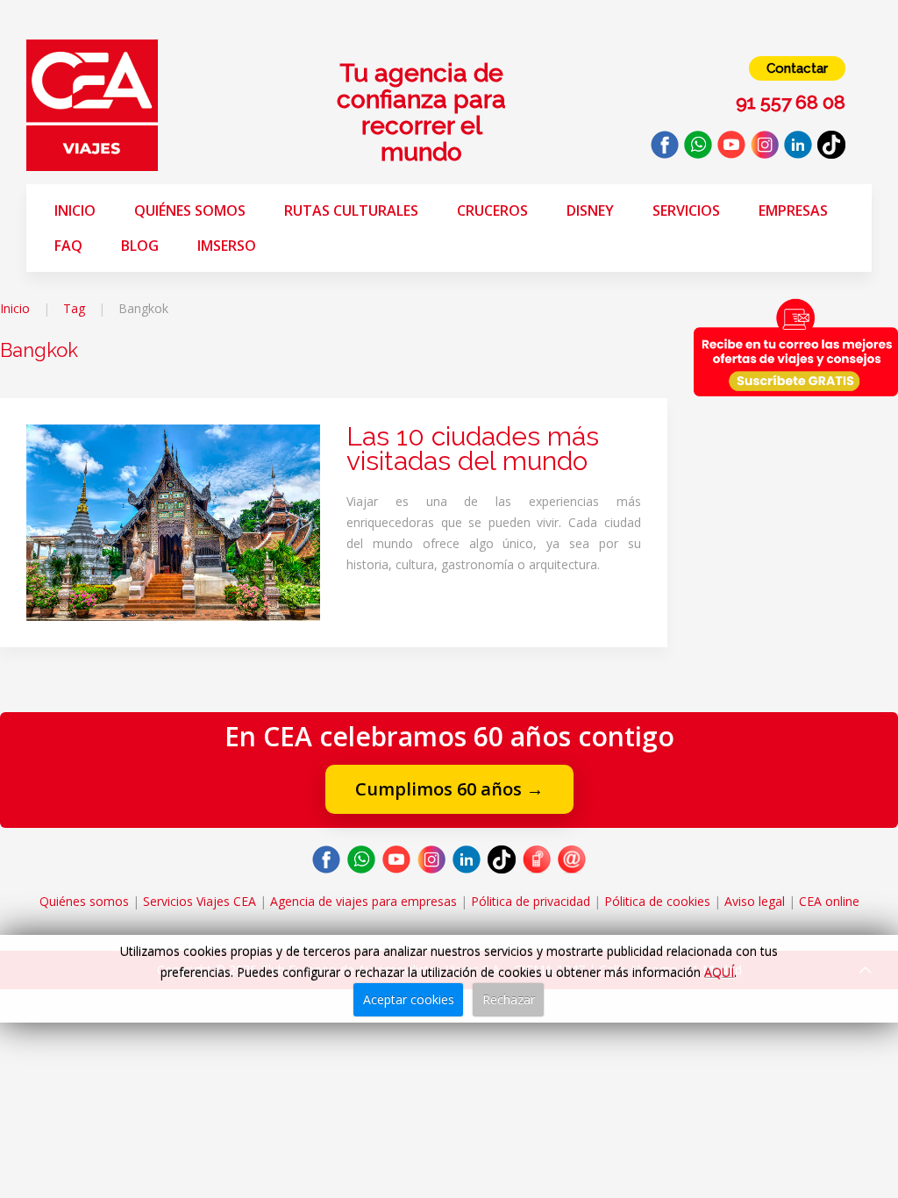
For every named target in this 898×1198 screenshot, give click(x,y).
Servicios (686, 210)
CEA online (829, 901)
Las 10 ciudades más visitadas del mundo (472, 448)
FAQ (68, 245)
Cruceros (492, 210)
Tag (74, 308)
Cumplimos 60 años (449, 789)
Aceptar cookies (408, 999)
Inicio (75, 210)
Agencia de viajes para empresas (363, 901)
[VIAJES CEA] (92, 104)
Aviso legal (754, 901)
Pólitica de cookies (657, 901)
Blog (140, 245)
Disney (590, 210)
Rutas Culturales (351, 210)
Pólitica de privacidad (530, 901)
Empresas (793, 210)
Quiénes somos (190, 210)
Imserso (226, 245)
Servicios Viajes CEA (199, 901)
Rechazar (508, 999)
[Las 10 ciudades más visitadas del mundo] (173, 521)
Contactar (797, 68)
